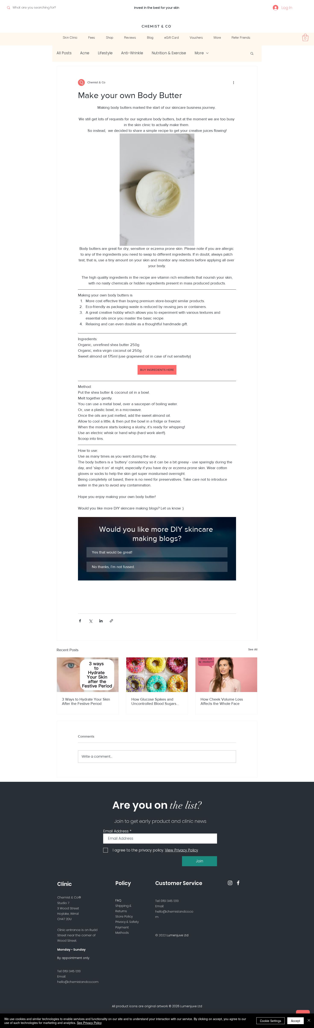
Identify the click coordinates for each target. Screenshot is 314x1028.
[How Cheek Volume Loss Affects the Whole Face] (226, 674)
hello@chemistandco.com (77, 982)
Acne (84, 53)
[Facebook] (309, 7)
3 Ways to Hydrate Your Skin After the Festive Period (86, 701)
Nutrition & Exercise (169, 53)
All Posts (64, 53)
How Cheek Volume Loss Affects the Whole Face (222, 701)
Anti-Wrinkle (132, 53)
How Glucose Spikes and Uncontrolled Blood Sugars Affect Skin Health (153, 701)
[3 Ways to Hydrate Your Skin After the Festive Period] (88, 674)
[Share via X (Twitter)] (90, 621)
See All (252, 649)
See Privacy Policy (89, 1023)
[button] (305, 37)
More (199, 53)
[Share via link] (111, 621)
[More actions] (233, 82)
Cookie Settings (270, 1021)
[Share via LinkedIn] (101, 621)
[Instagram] (303, 7)
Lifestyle (105, 53)
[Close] (308, 1021)
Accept (295, 1021)
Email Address (116, 831)
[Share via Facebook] (80, 621)
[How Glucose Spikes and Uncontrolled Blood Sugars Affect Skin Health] (157, 674)
